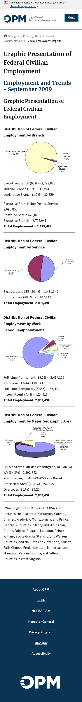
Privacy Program (41, 632)
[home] (29, 21)
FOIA (41, 600)
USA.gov (41, 643)
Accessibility (41, 653)
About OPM (41, 589)
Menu (71, 17)
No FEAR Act (41, 611)
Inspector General (41, 621)
